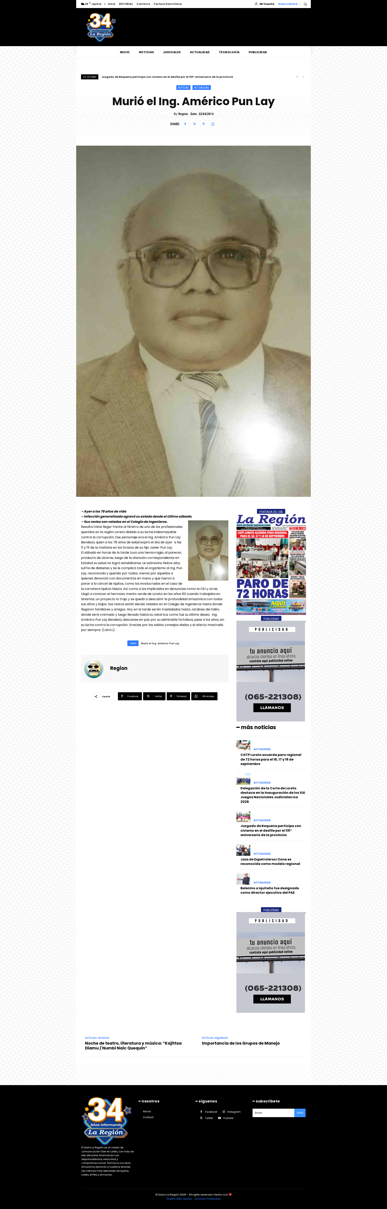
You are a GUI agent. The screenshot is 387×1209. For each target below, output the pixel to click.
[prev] (297, 76)
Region (183, 114)
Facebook (211, 1112)
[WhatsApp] (213, 124)
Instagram (234, 1112)
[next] (303, 76)
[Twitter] (194, 124)
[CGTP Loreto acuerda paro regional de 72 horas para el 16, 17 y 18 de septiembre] (243, 745)
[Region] (96, 668)
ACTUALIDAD (201, 87)
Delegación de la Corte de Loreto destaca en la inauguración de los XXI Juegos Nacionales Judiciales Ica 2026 (272, 795)
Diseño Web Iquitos (179, 1198)
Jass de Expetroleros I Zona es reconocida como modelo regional (147, 77)
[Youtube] (219, 1118)
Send (300, 1113)
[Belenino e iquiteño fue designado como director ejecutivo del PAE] (243, 879)
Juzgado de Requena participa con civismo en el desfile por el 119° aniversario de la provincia (270, 830)
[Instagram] (223, 1111)
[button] (305, 4)
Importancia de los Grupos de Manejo (241, 1043)
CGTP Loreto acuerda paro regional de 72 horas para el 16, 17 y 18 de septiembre (270, 759)
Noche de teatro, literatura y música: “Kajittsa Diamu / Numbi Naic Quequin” (133, 1045)
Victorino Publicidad (207, 1198)
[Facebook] (185, 124)
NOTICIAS (183, 87)
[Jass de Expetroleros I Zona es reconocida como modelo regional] (243, 850)
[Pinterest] (204, 124)
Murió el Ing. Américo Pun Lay (160, 643)
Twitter (209, 1118)
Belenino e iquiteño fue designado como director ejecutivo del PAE (269, 890)
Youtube (228, 1118)
